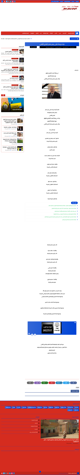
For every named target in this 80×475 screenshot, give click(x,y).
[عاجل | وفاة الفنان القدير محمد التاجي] (20, 134)
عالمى (56, 33)
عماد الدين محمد (75, 443)
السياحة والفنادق (25, 33)
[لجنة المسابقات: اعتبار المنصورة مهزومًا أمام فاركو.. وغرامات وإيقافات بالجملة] (20, 140)
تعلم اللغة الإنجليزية (17, 109)
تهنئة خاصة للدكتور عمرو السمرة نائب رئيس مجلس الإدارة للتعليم (64, 208)
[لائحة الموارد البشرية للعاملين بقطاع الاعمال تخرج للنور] (21, 86)
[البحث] (2, 1)
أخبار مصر (64, 33)
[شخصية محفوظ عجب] (21, 78)
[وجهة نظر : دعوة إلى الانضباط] (20, 128)
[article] (12, 105)
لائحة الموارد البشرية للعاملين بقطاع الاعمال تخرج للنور (10, 87)
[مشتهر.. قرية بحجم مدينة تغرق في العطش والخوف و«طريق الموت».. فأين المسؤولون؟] (20, 121)
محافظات (7, 407)
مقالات (76, 410)
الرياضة (51, 33)
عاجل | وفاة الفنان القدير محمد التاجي (10, 133)
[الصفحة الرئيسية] (77, 33)
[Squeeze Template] (78, 473)
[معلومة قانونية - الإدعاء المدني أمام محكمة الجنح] (21, 60)
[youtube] (5, 1)
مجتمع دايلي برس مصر (49, 47)
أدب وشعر (63, 407)
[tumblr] (9, 1)
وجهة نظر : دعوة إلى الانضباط (10, 127)
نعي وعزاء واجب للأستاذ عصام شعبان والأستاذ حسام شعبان (65, 211)
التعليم (37, 33)
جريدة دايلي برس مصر (63, 473)
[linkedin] (11, 1)
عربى (60, 33)
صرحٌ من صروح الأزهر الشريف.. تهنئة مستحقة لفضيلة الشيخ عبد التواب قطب (62, 205)
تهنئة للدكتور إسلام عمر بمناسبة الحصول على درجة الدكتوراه (65, 214)
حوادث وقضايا (45, 33)
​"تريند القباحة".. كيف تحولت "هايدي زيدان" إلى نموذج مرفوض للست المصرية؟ (9, 69)
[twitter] (7, 1)
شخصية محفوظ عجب (14, 78)
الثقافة (50, 407)
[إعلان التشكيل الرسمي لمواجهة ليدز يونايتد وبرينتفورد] (20, 148)
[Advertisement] (40, 22)
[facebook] (15, 1)
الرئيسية (77, 1)
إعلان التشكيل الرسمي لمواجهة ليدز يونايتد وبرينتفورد (9, 147)
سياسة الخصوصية (67, 1)
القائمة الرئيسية (71, 33)
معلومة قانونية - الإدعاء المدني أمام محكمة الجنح (10, 60)
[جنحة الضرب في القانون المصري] (21, 51)
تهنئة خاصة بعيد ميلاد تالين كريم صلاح (69, 219)
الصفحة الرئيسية (58, 47)
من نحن (73, 1)
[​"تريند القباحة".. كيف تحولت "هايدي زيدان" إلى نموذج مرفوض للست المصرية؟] (21, 69)
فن (40, 33)
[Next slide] (2, 95)
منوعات (69, 410)
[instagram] (13, 1)
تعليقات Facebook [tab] (75, 391)
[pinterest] (8, 473)
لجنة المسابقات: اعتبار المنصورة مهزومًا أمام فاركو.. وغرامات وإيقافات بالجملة (9, 140)
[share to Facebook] (35, 335)
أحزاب (76, 407)
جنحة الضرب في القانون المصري (11, 51)
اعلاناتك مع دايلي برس (55, 1)
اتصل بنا (61, 1)
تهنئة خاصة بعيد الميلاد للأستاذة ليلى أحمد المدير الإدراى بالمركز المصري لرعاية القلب (60, 217)
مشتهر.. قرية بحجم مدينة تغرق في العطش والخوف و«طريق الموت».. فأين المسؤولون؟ (24, 38)
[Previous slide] (4, 95)
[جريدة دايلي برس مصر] (70, 7)
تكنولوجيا (32, 33)
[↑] (40, 472)
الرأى (45, 407)
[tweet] (32, 335)
